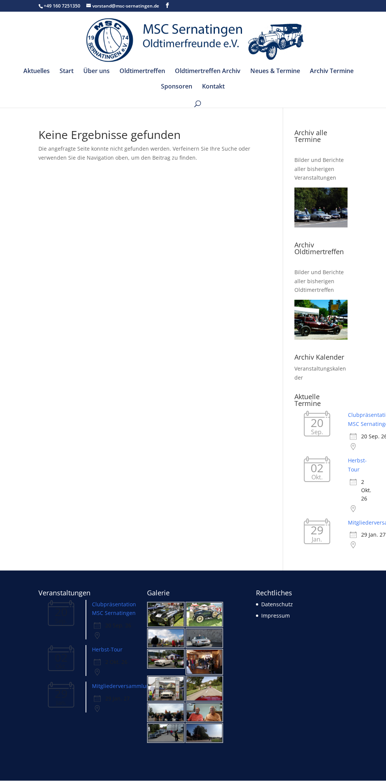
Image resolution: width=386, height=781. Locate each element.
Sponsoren (176, 87)
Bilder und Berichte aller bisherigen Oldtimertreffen (319, 281)
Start (67, 71)
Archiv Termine (332, 71)
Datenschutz (277, 604)
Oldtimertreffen (142, 71)
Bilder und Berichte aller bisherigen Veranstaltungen (319, 169)
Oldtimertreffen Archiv (207, 71)
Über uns (96, 71)
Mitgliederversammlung (122, 685)
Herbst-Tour (107, 649)
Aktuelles (36, 71)
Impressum (275, 615)
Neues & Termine (275, 71)
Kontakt (213, 87)
